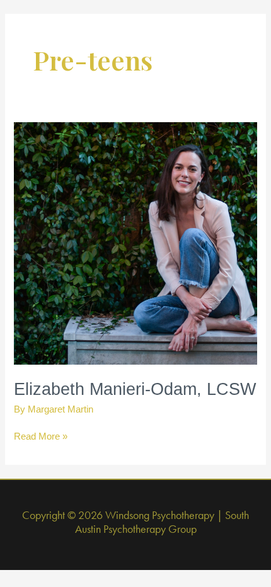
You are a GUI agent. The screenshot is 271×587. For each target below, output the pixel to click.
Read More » (40, 437)
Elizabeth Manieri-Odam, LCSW (135, 389)
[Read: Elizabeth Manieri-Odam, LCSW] (135, 242)
